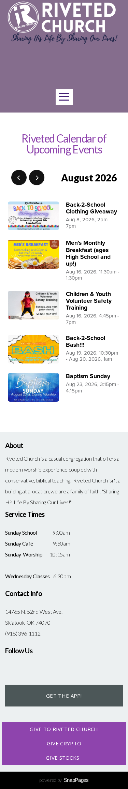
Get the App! (64, 695)
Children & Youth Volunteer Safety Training (89, 301)
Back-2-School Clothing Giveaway (91, 208)
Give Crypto (64, 743)
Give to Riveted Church (64, 729)
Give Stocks (64, 757)
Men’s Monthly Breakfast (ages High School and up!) (88, 253)
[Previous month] (19, 177)
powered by (63, 780)
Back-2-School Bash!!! (85, 341)
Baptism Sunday (88, 376)
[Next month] (36, 177)
